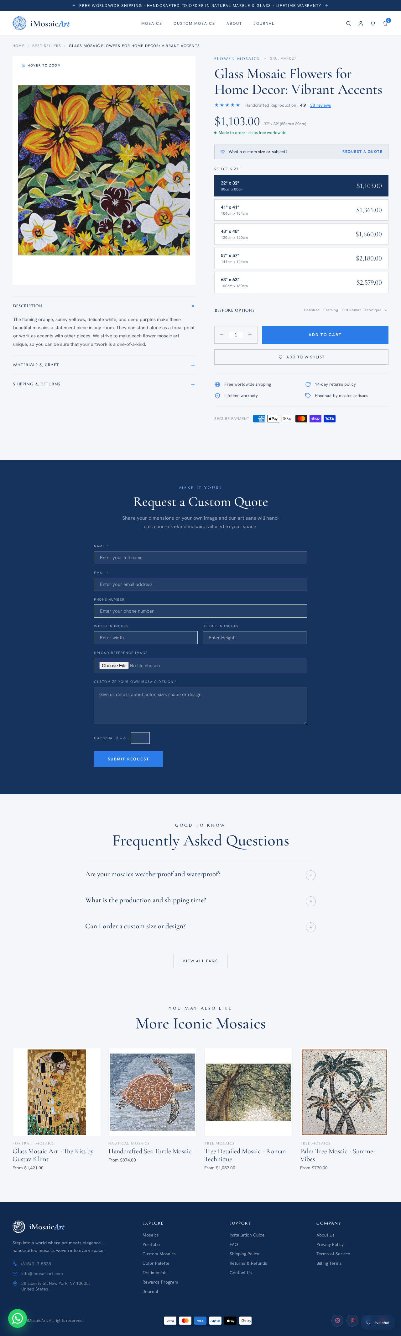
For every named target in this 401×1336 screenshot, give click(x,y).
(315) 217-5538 (36, 1264)
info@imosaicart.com (42, 1273)
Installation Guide (247, 1235)
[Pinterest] (352, 1321)
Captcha (103, 738)
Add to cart (325, 334)
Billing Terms (329, 1263)
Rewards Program (160, 1282)
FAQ (234, 1244)
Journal (263, 23)
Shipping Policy (244, 1254)
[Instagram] (337, 1321)
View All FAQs (200, 960)
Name (101, 546)
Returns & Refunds (248, 1263)
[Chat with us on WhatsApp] (17, 1318)
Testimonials (155, 1272)
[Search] (349, 23)
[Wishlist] (373, 23)
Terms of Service (333, 1254)
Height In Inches (221, 626)
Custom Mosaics (194, 23)
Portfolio (151, 1244)
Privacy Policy (330, 1244)
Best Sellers (46, 45)
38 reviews (320, 105)
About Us (325, 1235)
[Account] (361, 23)
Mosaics (151, 23)
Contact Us (241, 1272)
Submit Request (128, 759)
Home (19, 45)
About (234, 23)
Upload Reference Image (121, 653)
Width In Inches (111, 626)
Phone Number (109, 599)
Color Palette (156, 1263)
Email (101, 573)
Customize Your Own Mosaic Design (135, 681)
